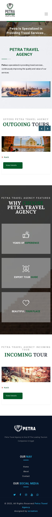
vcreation (33, 511)
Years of (26, 242)
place (6, 157)
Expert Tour (26, 277)
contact (26, 476)
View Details (11, 165)
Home (26, 467)
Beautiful (26, 311)
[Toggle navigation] (46, 14)
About (26, 471)
